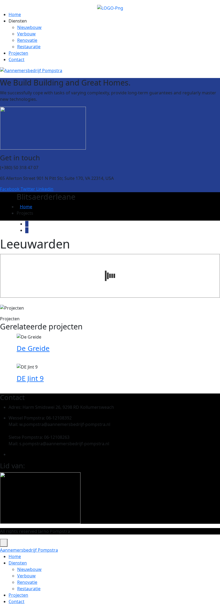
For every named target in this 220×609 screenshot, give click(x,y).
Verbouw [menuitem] (26, 576)
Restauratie (29, 47)
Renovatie (27, 40)
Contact (16, 59)
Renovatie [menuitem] (27, 582)
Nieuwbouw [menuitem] (29, 569)
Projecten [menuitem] (18, 595)
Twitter (28, 189)
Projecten (18, 53)
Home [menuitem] (15, 556)
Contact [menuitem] (16, 601)
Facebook (10, 189)
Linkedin (44, 189)
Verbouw (26, 34)
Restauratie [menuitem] (29, 589)
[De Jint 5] (26, 230)
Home (15, 14)
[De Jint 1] (26, 224)
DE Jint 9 (30, 378)
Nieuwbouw (29, 27)
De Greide (33, 348)
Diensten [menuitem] (18, 563)
